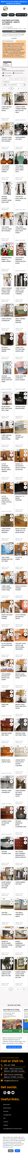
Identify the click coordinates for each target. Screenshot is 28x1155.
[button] (24, 8)
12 (11, 88)
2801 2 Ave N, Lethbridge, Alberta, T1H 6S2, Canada (13, 1076)
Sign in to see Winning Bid (5, 119)
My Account (6, 1104)
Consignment (7, 1115)
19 (18, 88)
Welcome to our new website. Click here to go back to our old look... (14, 2)
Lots (8, 1017)
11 (8, 989)
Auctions (5, 1111)
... (6, 88)
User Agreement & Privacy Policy (12, 1128)
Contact (5, 1122)
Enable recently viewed (14, 1047)
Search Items (7, 1108)
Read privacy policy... (8, 1147)
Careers (5, 1125)
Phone (3, 27)
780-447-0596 (9, 1065)
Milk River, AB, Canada (12, 28)
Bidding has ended (20, 120)
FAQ (4, 1118)
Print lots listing (6, 73)
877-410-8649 (7, 27)
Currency (20, 28)
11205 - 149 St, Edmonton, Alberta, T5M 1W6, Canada (14, 1070)
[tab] (7, 64)
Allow (17, 1151)
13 (13, 88)
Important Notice (9, 41)
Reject (11, 1151)
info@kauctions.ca (11, 1081)
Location (4, 28)
